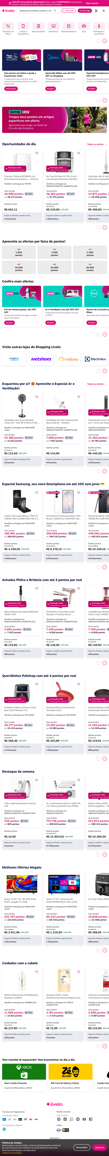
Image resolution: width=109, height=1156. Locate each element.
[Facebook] (91, 1119)
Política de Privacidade (12, 1152)
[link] (8, 10)
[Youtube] (84, 1119)
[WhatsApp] (71, 1119)
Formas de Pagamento (13, 1111)
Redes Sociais (63, 1111)
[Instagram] (59, 1119)
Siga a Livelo (62, 1115)
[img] (65, 1130)
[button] (92, 3)
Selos (59, 1125)
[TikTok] (65, 1119)
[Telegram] (78, 1119)
